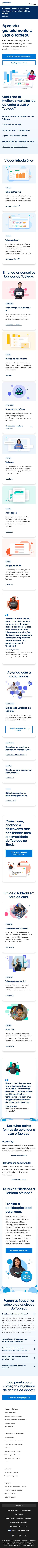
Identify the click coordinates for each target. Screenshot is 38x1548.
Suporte (7, 1483)
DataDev (7, 1448)
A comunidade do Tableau (14, 1434)
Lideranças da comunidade (13, 1444)
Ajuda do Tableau (10, 1493)
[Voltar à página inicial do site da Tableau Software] (8, 3)
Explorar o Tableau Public (15, 755)
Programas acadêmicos (11, 1458)
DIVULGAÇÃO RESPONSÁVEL (18, 1522)
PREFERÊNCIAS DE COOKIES (18, 1526)
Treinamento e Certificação (13, 1490)
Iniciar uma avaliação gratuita (19, 1398)
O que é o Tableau (11, 1409)
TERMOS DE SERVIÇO (16, 1518)
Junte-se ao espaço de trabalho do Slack (19, 853)
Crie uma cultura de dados (13, 1416)
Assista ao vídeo (11, 206)
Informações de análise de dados (15, 1420)
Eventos (7, 1462)
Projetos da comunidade (12, 1451)
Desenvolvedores (25, 1510)
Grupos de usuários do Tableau (14, 1441)
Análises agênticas (10, 1413)
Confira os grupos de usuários (18, 729)
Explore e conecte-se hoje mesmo (15, 136)
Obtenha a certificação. (19, 1251)
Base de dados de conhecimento (15, 1486)
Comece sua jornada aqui (12, 124)
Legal (7, 1518)
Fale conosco (8, 1427)
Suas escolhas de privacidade (20, 1530)
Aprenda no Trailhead (14, 325)
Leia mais (9, 532)
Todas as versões (9, 1497)
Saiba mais (10, 778)
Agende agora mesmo (19, 1179)
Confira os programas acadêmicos (15, 147)
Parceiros (7, 1469)
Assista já (5, 16)
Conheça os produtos (19, 63)
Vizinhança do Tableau (11, 1455)
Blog (16, 1510)
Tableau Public (9, 1437)
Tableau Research (10, 1423)
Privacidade (27, 1518)
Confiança (10, 1510)
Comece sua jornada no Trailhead (14, 427)
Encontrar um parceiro (11, 1472)
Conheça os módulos (19, 1155)
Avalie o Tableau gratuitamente (18, 56)
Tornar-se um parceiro (11, 1476)
